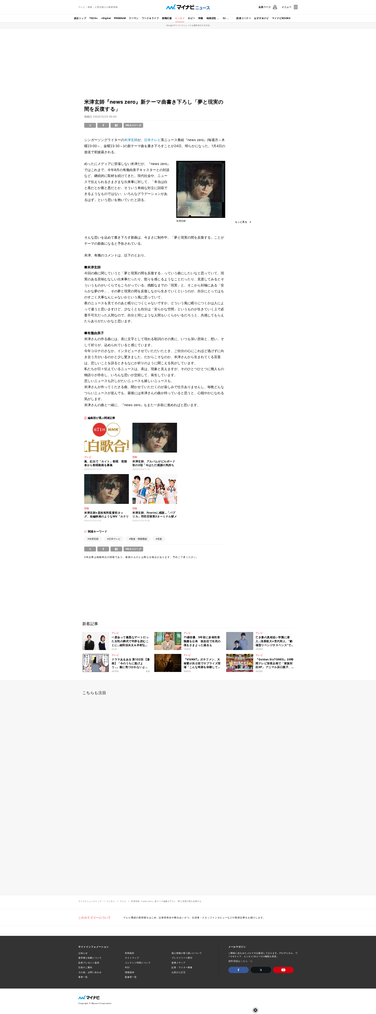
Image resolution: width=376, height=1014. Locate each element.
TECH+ (93, 18)
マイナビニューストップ (90, 901)
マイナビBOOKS (281, 18)
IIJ (224, 18)
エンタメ (180, 18)
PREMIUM (120, 18)
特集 (200, 18)
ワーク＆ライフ (150, 18)
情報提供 (129, 972)
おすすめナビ (261, 18)
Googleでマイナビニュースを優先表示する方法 (188, 25)
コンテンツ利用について (138, 962)
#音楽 (159, 538)
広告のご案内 (85, 967)
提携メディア (178, 962)
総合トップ (80, 18)
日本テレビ (152, 140)
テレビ (123, 901)
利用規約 (129, 953)
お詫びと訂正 (178, 972)
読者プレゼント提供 (88, 962)
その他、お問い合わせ (90, 972)
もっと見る (241, 222)
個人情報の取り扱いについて (187, 953)
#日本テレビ (113, 538)
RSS (127, 967)
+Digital (106, 18)
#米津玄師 (93, 538)
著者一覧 (83, 977)
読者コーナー (243, 18)
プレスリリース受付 (182, 957)
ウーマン (134, 18)
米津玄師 (130, 140)
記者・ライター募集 (182, 967)
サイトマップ (132, 957)
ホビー (191, 18)
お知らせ (83, 953)
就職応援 (167, 18)
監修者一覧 (130, 977)
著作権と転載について (90, 957)
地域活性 (211, 18)
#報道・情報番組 (138, 538)
